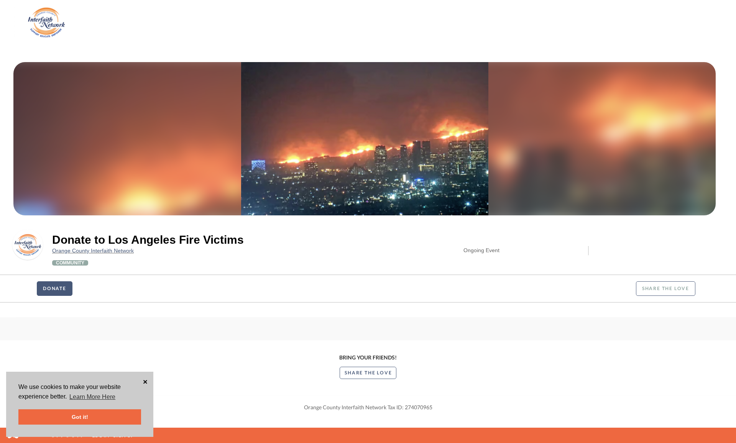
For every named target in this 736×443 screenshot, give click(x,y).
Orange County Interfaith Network (93, 251)
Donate (54, 288)
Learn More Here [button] (92, 397)
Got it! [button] (80, 417)
